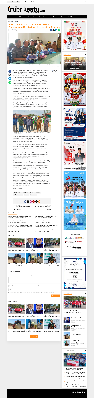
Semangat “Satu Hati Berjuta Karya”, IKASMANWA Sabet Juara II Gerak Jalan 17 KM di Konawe (16, 249)
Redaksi (19, 395)
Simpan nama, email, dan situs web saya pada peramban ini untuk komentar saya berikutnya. (32, 292)
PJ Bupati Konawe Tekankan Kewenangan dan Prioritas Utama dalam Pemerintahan (19, 221)
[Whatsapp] (59, 30)
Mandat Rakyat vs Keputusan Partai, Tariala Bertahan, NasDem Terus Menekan (33, 249)
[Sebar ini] (51, 30)
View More (34, 336)
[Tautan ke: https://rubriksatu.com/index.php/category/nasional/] (85, 293)
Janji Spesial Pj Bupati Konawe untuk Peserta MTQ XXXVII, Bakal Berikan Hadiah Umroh (47, 230)
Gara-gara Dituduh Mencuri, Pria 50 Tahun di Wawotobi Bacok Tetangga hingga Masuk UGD (34, 264)
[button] (85, 2)
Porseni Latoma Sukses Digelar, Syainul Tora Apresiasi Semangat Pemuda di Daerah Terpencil (75, 373)
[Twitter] (28, 201)
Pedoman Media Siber (27, 395)
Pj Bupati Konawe (18, 195)
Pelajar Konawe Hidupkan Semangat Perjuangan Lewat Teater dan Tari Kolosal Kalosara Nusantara (75, 381)
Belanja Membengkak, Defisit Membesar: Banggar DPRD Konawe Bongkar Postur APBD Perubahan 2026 (73, 63)
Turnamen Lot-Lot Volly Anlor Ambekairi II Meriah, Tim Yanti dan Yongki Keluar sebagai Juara (75, 377)
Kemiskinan (37, 192)
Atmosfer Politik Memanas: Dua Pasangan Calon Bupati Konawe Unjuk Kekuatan (46, 226)
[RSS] (39, 201)
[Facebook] (25, 201)
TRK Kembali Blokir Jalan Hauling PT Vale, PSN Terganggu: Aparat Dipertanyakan (16, 264)
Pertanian (23, 30)
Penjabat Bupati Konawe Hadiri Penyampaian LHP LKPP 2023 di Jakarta (20, 230)
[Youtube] (33, 201)
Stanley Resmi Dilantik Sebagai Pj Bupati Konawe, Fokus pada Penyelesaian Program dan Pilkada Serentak (20, 226)
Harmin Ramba (17, 192)
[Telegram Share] (56, 30)
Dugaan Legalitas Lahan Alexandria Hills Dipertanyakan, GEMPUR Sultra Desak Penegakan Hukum (52, 249)
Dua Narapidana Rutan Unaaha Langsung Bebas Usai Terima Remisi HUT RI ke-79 (47, 221)
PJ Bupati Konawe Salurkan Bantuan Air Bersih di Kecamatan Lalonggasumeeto (21, 207)
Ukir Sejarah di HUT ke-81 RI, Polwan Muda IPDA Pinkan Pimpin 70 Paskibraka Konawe (75, 385)
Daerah (9, 30)
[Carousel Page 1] (71, 68)
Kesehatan (14, 30)
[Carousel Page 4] (76, 68)
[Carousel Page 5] (78, 68)
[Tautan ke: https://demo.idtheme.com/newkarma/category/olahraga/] (85, 351)
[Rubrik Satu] (26, 9)
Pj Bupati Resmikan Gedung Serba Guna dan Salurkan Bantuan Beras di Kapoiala (42, 207)
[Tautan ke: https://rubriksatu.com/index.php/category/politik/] (85, 54)
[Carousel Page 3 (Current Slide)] (74, 68)
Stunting (26, 195)
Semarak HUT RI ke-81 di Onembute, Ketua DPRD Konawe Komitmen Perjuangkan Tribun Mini (74, 369)
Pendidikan (18, 30)
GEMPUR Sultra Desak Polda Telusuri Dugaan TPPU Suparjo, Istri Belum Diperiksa (51, 264)
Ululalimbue (33, 195)
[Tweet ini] (54, 30)
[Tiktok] (36, 201)
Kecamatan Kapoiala (28, 192)
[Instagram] (31, 201)
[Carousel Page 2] (73, 68)
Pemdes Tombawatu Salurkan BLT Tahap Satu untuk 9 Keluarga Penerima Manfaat (19, 217)
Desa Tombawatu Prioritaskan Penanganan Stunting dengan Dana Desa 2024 (45, 217)
